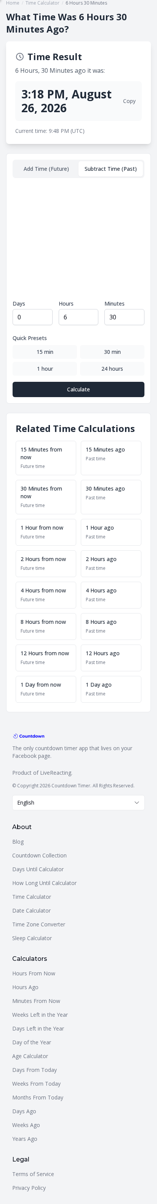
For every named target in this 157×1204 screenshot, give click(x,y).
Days (19, 303)
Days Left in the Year (38, 1028)
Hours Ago (25, 987)
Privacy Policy (29, 1187)
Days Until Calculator (38, 869)
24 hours (112, 368)
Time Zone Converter (38, 924)
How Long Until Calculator (44, 883)
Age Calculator (30, 1056)
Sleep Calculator (32, 938)
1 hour (45, 368)
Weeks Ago (26, 1125)
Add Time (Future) (46, 168)
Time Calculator (31, 896)
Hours (66, 303)
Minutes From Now (36, 1000)
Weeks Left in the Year (40, 1014)
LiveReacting (55, 772)
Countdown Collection (39, 855)
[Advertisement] (78, 239)
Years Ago (24, 1138)
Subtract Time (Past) (111, 168)
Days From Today (34, 1069)
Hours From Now (33, 973)
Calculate (78, 389)
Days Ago (24, 1111)
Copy (129, 101)
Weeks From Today (36, 1083)
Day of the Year (31, 1042)
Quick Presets (30, 338)
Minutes (114, 303)
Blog (18, 841)
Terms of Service (33, 1174)
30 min (112, 351)
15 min (45, 351)
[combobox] (78, 802)
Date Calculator (31, 910)
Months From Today (37, 1097)
